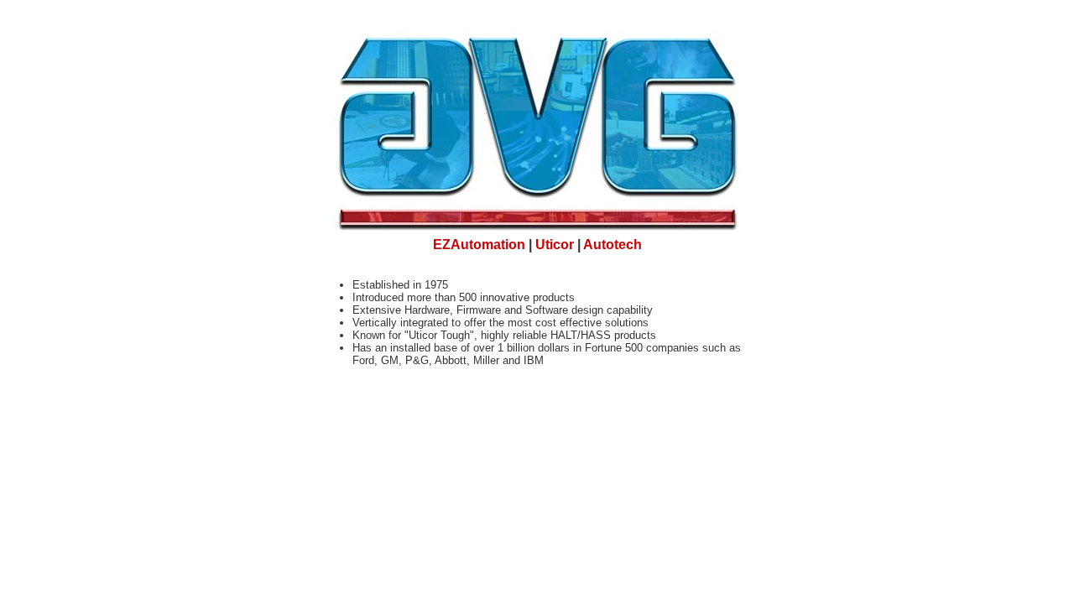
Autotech (612, 244)
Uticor (554, 244)
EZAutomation (479, 244)
